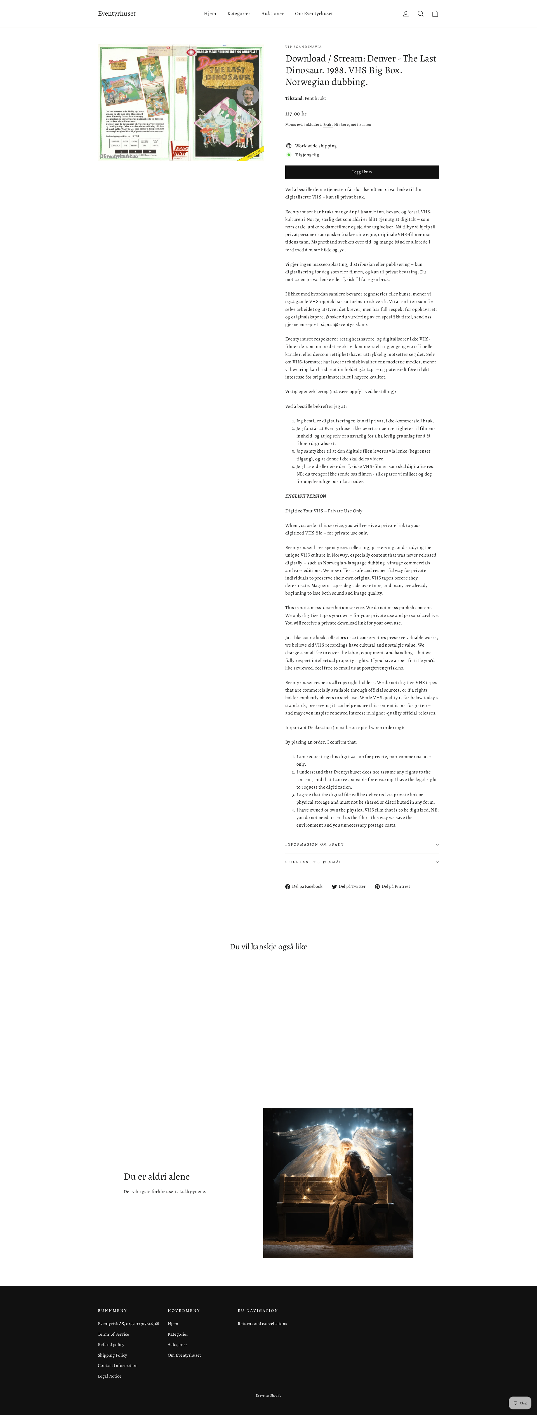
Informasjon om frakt (314, 844)
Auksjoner (273, 13)
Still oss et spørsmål (313, 862)
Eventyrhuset (117, 13)
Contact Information (118, 1365)
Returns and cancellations (262, 1323)
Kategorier (238, 13)
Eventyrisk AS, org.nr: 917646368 (128, 1323)
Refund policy (111, 1344)
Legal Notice (109, 1376)
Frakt (328, 124)
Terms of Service (113, 1334)
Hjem (210, 13)
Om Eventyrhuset (314, 13)
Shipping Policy (112, 1355)
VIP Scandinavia (303, 46)
